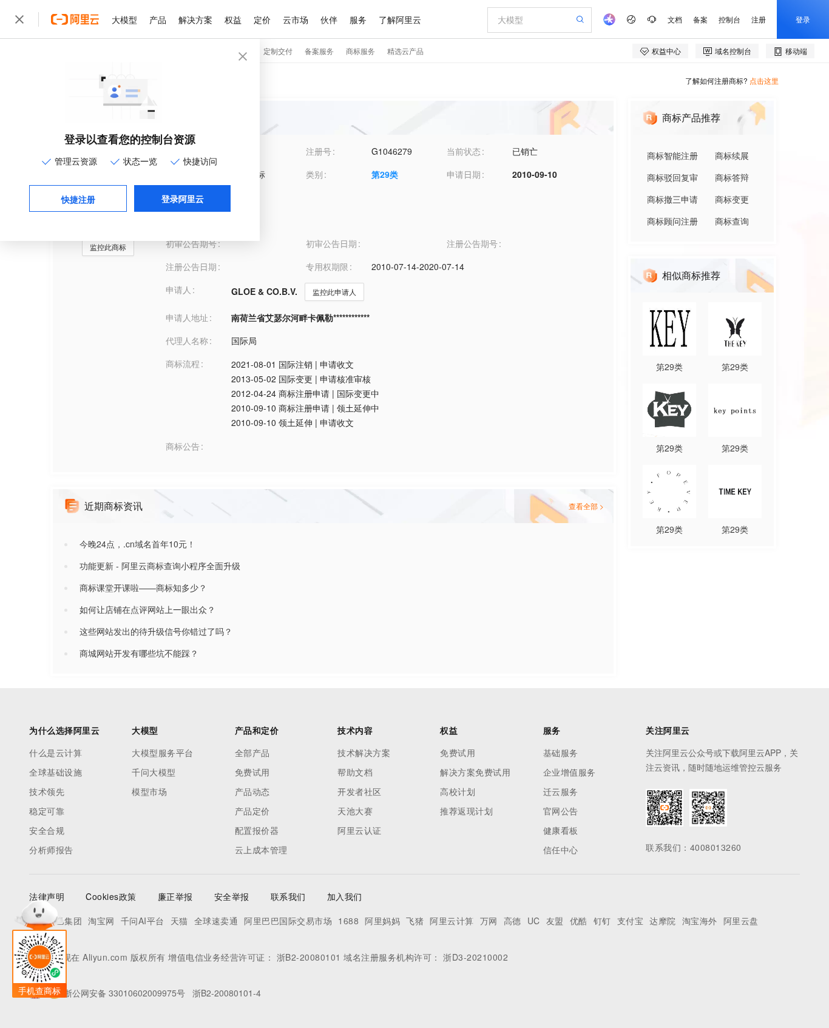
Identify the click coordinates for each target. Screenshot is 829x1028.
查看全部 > (586, 505)
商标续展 (732, 155)
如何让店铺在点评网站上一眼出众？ (147, 609)
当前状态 (464, 151)
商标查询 (732, 221)
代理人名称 (187, 340)
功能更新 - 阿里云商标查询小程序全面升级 (160, 566)
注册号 (318, 151)
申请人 (178, 289)
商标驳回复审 (672, 177)
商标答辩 (732, 177)
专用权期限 (327, 266)
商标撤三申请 (672, 199)
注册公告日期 (191, 266)
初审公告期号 (191, 243)
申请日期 (464, 174)
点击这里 (764, 80)
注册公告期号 (472, 243)
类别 (314, 174)
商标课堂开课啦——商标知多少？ (143, 587)
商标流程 (183, 363)
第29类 (384, 174)
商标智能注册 (672, 155)
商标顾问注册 (672, 221)
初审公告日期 (331, 243)
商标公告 (183, 446)
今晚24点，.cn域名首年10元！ (137, 544)
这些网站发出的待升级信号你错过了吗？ (156, 631)
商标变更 (732, 199)
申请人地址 (187, 317)
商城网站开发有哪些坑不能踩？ (139, 653)
